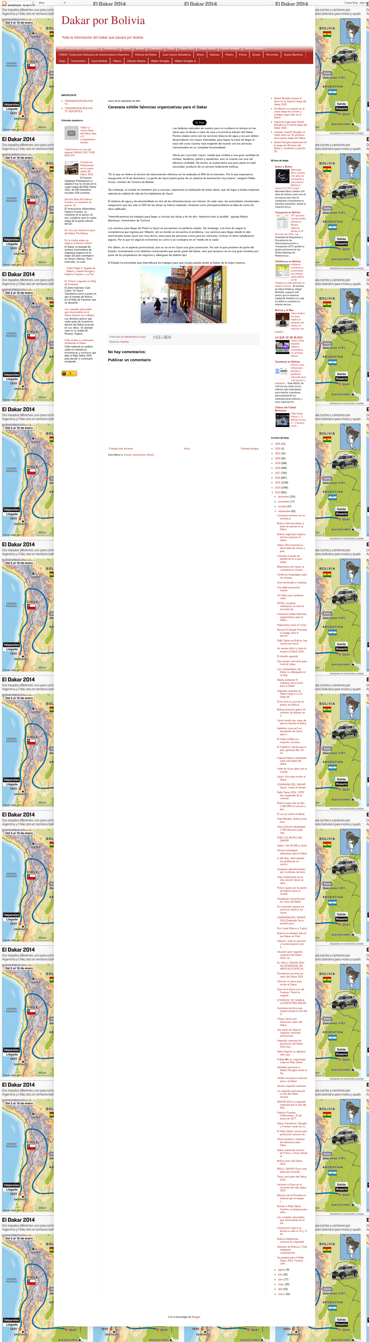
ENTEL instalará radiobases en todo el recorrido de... (290, 606)
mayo (281, 1284)
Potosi (243, 54)
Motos (200, 54)
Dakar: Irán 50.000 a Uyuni (292, 845)
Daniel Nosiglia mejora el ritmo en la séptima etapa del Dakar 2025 (290, 101)
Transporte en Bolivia (287, 212)
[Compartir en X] (162, 337)
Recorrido (272, 54)
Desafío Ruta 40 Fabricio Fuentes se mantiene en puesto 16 (78, 202)
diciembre (284, 496)
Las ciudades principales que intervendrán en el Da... (291, 1220)
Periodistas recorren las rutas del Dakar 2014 (290, 975)
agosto (282, 1269)
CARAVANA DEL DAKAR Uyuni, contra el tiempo (291, 786)
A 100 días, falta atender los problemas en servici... (290, 861)
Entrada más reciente (121, 448)
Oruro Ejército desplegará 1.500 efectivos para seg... (291, 829)
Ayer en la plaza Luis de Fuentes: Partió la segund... (290, 992)
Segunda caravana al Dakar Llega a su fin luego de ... (289, 693)
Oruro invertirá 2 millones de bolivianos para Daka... (291, 1142)
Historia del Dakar (146, 54)
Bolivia (140, 48)
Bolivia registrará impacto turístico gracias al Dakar (291, 537)
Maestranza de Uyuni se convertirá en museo (290, 568)
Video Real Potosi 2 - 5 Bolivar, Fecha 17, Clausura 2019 (298, 419)
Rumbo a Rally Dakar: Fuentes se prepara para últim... (292, 1209)
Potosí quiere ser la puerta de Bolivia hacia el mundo (292, 890)
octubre (282, 506)
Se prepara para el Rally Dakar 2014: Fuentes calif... (290, 1260)
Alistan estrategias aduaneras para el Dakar (292, 852)
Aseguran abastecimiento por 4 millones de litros (291, 871)
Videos (117, 60)
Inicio (187, 448)
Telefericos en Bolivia (288, 261)
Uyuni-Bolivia (99, 60)
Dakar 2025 (187, 48)
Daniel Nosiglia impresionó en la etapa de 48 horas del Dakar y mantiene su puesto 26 (290, 147)
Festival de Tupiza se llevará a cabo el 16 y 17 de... (292, 1231)
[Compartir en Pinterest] (169, 337)
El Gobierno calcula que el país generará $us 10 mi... (291, 750)
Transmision (78, 60)
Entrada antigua (249, 448)
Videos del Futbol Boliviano (285, 409)
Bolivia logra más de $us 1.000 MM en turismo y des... (291, 806)
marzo (282, 1294)
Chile (171, 48)
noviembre (284, 501)
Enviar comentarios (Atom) (139, 454)
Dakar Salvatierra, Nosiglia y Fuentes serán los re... (292, 1125)
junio (281, 1279)
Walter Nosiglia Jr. (186, 60)
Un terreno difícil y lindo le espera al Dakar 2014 (291, 650)
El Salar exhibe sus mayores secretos (288, 741)
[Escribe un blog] (158, 337)
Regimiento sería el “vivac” (292, 625)
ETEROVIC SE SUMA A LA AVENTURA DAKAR (291, 1002)
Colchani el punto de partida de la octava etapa (289, 559)
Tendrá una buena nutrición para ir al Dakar (292, 1080)
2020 (278, 458)
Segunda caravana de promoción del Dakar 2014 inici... (290, 1043)
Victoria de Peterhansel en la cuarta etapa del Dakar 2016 (87, 168)
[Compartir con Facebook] (166, 337)
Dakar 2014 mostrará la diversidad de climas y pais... (291, 548)
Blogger (196, 1316)
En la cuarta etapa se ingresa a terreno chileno (78, 242)
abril (280, 1289)
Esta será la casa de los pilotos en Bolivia (290, 703)
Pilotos (229, 54)
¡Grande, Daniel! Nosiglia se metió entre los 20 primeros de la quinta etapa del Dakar (289, 135)
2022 (278, 453)
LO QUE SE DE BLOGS (289, 337)
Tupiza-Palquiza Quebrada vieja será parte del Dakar (292, 761)
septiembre (284, 511)
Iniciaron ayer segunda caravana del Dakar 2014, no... (289, 954)
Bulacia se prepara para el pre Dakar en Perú (291, 935)
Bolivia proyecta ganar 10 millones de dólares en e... (291, 712)
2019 (278, 463)
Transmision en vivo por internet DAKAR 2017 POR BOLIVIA (80, 152)
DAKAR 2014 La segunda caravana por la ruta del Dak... (291, 1104)
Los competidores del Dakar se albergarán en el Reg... (291, 672)
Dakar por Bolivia (103, 19)
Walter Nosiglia (160, 60)
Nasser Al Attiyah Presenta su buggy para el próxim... (292, 632)
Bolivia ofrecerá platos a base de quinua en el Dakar (290, 526)
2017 (278, 473)
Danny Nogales (254, 48)
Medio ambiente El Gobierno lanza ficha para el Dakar (290, 682)
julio (280, 1274)
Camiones (156, 48)
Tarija (62, 60)
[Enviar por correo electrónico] (155, 337)
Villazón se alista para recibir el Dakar (289, 983)
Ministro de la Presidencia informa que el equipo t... (291, 1198)
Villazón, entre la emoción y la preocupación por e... (291, 944)
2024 (278, 448)
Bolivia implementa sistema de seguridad (290, 1240)
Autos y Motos (283, 166)
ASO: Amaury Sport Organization (78, 48)
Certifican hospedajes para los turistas (292, 576)
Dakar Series (207, 48)
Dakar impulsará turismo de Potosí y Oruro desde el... (292, 1153)
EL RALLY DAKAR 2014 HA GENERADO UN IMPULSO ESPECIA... (291, 965)
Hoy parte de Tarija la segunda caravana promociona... (289, 1032)
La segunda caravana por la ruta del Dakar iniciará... (291, 1094)
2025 (278, 443)
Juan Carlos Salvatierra (176, 54)
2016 (278, 477)
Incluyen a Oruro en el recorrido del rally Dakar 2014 (291, 1187)
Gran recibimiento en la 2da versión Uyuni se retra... (290, 880)
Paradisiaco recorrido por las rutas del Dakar (291, 900)
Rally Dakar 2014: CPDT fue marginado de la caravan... (290, 795)
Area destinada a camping (291, 582)
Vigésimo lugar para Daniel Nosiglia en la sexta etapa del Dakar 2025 (290, 124)
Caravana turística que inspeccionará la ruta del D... (292, 1011)
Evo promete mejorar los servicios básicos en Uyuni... (290, 909)
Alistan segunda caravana (291, 1086)
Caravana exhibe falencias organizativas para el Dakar (292, 617)
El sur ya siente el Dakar (291, 814)
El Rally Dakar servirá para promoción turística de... (292, 1133)
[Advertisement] (184, 78)
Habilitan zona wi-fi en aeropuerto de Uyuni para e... (289, 731)
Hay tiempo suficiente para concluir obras (292, 663)
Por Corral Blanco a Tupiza (292, 928)
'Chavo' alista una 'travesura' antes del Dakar (289, 1021)
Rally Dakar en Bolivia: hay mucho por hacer (292, 642)
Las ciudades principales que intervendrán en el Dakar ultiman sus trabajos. (80, 312)
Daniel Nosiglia (230, 48)
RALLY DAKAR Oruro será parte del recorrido (292, 1170)
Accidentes (110, 48)
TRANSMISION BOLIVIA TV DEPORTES (79, 110)
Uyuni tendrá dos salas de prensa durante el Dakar (292, 722)
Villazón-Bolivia (136, 60)
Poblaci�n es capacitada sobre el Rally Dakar (291, 1061)
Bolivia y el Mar (284, 310)
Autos (126, 48)
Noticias (214, 54)
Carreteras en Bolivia (287, 361)
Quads (256, 54)
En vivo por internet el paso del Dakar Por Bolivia (80, 232)
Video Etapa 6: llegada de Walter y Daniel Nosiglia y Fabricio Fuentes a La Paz (80, 271)
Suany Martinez (293, 54)
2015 (278, 482)
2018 (278, 468)
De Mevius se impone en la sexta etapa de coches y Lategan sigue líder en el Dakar (289, 113)
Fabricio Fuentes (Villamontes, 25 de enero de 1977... (289, 1115)
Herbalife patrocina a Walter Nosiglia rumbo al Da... (292, 1070)
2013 (278, 492)
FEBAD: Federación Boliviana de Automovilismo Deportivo (94, 54)
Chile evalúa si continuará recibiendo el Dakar (79, 342)
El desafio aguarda (287, 656)
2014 (278, 487)
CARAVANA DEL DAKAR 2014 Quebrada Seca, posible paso (291, 920)
